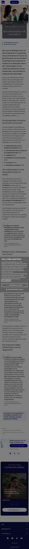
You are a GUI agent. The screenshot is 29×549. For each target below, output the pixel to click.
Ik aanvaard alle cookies (15, 285)
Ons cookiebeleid (6, 280)
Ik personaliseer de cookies (15, 289)
